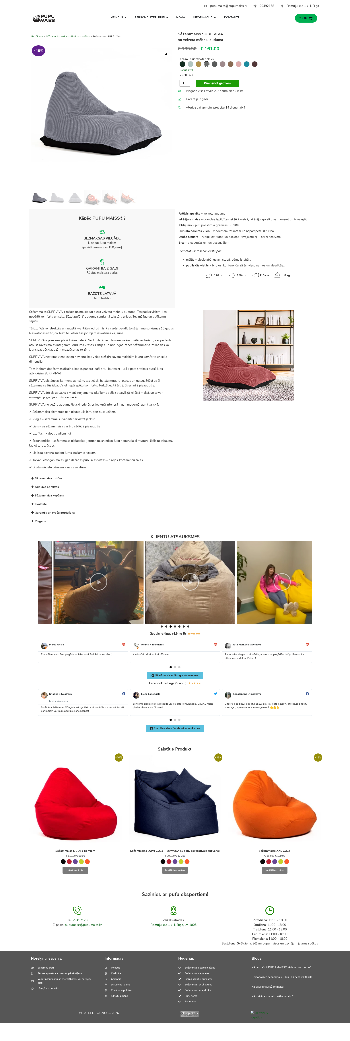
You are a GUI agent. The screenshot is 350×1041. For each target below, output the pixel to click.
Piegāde (40, 521)
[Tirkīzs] (247, 64)
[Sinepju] (198, 64)
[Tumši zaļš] (182, 64)
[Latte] (231, 64)
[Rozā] (239, 64)
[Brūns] (255, 64)
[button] (175, 478)
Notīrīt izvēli (186, 69)
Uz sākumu (37, 36)
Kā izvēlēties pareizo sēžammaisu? (272, 996)
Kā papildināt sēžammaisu (267, 987)
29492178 (80, 920)
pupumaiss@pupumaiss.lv (83, 925)
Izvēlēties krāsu (75, 870)
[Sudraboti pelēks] (206, 64)
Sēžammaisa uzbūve (48, 478)
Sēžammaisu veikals (57, 36)
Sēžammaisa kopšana (49, 496)
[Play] (83, 582)
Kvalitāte (41, 504)
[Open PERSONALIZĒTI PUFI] (167, 17)
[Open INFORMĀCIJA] (214, 17)
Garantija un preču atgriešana (55, 513)
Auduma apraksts (47, 487)
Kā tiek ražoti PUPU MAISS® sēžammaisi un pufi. (282, 967)
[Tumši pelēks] (214, 64)
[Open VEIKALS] (125, 17)
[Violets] (222, 64)
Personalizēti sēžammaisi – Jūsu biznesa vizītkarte (282, 977)
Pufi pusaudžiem (80, 36)
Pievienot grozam (217, 83)
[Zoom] (166, 54)
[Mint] (190, 64)
